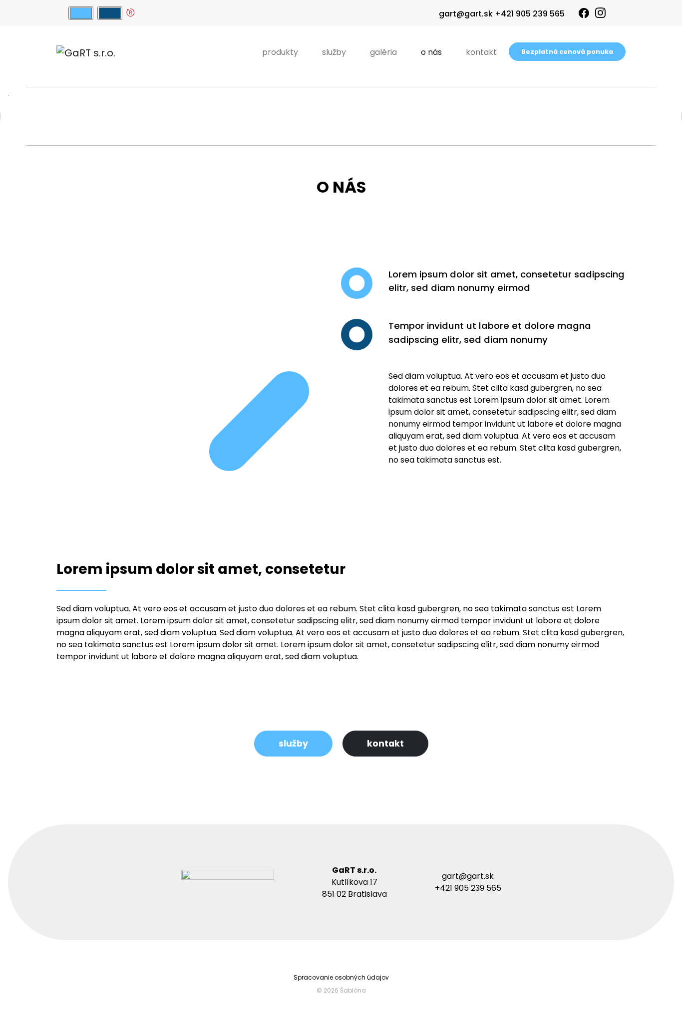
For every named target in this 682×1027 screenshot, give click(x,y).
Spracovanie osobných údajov (341, 977)
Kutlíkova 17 (354, 882)
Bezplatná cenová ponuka (567, 51)
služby (334, 52)
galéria (383, 52)
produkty (280, 52)
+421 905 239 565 (530, 13)
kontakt (481, 52)
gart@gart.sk (466, 13)
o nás (431, 52)
